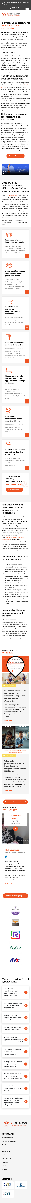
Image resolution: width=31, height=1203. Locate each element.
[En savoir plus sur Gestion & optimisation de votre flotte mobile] (15, 347)
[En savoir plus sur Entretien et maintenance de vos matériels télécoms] (15, 421)
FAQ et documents (8, 1166)
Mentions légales (7, 1138)
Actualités (5, 1162)
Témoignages (6, 1159)
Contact (4, 1170)
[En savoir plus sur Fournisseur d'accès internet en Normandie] (15, 244)
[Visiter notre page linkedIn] (6, 857)
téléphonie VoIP (11, 195)
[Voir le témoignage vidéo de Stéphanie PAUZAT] (15, 828)
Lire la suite (8, 720)
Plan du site (5, 1145)
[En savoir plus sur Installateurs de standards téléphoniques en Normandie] (15, 313)
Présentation (6, 1151)
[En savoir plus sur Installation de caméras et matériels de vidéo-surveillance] (15, 455)
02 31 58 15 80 (16, 8)
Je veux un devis (13, 490)
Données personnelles (9, 1141)
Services (4, 1155)
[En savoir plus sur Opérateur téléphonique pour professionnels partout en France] (15, 277)
